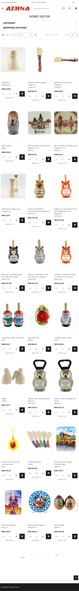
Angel (4, 399)
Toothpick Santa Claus (62, 338)
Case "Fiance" (7, 146)
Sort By (14, 34)
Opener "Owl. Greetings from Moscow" (39, 400)
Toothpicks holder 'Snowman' (13, 338)
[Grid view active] (3, 34)
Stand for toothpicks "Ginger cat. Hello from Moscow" (65, 276)
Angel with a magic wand (11, 209)
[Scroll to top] (76, 577)
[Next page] (56, 555)
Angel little (6, 82)
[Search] (63, 8)
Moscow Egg (59, 525)
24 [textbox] (73, 35)
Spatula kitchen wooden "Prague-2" (37, 84)
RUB (38, 2)
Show (67, 34)
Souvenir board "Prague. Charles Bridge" (63, 463)
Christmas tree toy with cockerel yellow (11, 463)
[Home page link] (17, 8)
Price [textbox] (21, 35)
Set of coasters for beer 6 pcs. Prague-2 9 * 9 (39, 147)
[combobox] (49, 8)
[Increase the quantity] (16, 94)
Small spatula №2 (34, 462)
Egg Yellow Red (33, 338)
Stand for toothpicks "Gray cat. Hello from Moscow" (38, 276)
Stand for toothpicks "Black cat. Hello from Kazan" (12, 276)
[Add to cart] (22, 94)
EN (73, 2)
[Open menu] (3, 8)
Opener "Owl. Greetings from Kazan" (65, 400)
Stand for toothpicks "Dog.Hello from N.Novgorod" (39, 210)
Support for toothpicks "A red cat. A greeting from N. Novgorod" (65, 211)
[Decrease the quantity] (4, 94)
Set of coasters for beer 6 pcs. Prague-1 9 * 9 (65, 147)
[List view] (7, 34)
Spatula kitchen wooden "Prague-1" (63, 84)
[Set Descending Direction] (35, 34)
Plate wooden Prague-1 (36, 525)
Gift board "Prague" (9, 525)
